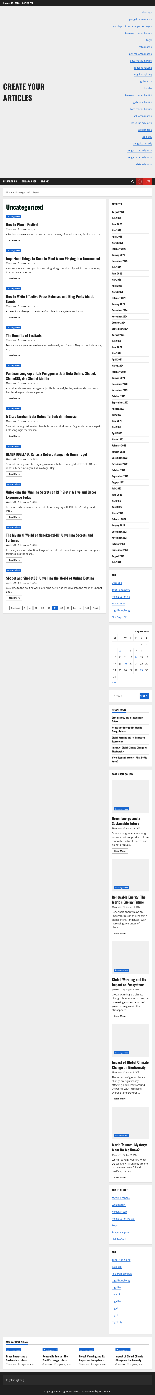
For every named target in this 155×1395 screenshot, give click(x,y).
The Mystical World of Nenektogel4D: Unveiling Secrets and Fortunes (49, 537)
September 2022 (120, 476)
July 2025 (116, 267)
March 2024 (117, 365)
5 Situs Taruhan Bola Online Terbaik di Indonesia (41, 416)
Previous (15, 608)
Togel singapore (121, 589)
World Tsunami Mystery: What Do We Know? (130, 1123)
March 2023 (117, 439)
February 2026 (119, 249)
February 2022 (119, 519)
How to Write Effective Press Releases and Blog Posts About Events (50, 299)
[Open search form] (132, 181)
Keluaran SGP (28, 181)
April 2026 (117, 236)
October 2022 (118, 470)
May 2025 (116, 279)
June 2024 (117, 347)
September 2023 (120, 402)
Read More (15, 241)
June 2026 (117, 224)
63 (68, 608)
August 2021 (118, 556)
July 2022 (116, 488)
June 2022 (117, 494)
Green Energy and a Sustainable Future (130, 796)
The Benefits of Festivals (23, 335)
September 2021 (120, 550)
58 (36, 608)
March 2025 (117, 292)
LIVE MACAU (119, 1239)
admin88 (12, 229)
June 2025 (117, 273)
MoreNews (88, 1391)
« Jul (114, 682)
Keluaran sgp (119, 1211)
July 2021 (116, 562)
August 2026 (118, 212)
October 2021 (118, 544)
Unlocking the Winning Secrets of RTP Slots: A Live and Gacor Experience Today (51, 494)
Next (95, 608)
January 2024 (118, 378)
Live (148, 181)
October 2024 (118, 322)
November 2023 (119, 390)
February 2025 (119, 298)
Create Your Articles (24, 92)
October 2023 (118, 396)
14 (136, 657)
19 (125, 664)
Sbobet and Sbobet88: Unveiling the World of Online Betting (50, 578)
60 (49, 608)
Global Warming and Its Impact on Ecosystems (130, 957)
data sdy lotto (144, 164)
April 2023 (117, 433)
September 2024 (120, 329)
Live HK (45, 181)
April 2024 (117, 359)
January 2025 (118, 304)
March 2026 (118, 243)
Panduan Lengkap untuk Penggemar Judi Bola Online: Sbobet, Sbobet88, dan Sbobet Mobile (51, 375)
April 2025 (117, 286)
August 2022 (118, 482)
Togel (115, 1225)
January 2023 (118, 451)
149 (87, 608)
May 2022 (116, 501)
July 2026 (116, 218)
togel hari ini (119, 1204)
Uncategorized (13, 216)
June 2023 (117, 421)
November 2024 (119, 316)
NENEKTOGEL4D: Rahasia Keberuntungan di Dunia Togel (46, 454)
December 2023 (119, 384)
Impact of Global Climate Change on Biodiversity (130, 1040)
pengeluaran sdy (142, 143)
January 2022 (118, 525)
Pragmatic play (120, 1232)
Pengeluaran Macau (123, 1218)
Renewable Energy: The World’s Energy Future (130, 875)
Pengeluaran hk (121, 596)
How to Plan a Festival (22, 224)
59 (42, 608)
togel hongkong (121, 610)
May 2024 (116, 353)
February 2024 (119, 372)
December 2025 (119, 261)
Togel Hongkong (121, 1259)
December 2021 (119, 531)
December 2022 (119, 457)
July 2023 (116, 415)
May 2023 (116, 427)
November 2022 (119, 464)
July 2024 (116, 341)
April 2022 (117, 507)
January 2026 (118, 255)
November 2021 (119, 537)
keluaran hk (118, 603)
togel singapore (121, 1198)
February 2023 (119, 445)
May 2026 (116, 230)
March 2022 (117, 513)
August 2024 (118, 335)
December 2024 (119, 310)
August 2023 (118, 408)
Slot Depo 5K (119, 617)
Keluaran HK (10, 181)
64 (74, 608)
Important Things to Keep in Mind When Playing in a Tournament (53, 258)
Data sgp (117, 582)
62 (61, 608)
